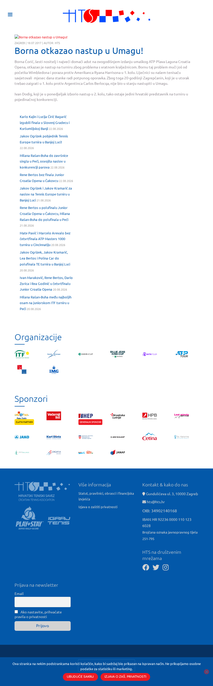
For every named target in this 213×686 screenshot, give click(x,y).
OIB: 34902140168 (159, 510)
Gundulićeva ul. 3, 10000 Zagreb (171, 493)
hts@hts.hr (156, 501)
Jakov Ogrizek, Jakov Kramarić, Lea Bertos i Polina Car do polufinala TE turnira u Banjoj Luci (45, 258)
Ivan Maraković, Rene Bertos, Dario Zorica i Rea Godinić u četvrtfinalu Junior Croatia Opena (46, 283)
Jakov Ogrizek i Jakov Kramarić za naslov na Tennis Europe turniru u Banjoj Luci (46, 194)
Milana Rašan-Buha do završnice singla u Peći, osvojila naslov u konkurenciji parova (44, 161)
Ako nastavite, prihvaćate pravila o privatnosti (38, 614)
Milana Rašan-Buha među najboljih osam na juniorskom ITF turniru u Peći (45, 303)
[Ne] (206, 671)
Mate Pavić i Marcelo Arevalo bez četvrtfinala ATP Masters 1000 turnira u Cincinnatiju (45, 239)
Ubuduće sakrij (80, 676)
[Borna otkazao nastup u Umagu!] (41, 37)
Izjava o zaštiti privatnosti (97, 507)
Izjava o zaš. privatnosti (125, 676)
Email (19, 593)
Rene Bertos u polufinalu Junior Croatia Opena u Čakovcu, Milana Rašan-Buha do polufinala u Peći (45, 213)
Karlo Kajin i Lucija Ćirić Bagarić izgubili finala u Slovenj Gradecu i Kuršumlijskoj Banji (45, 122)
